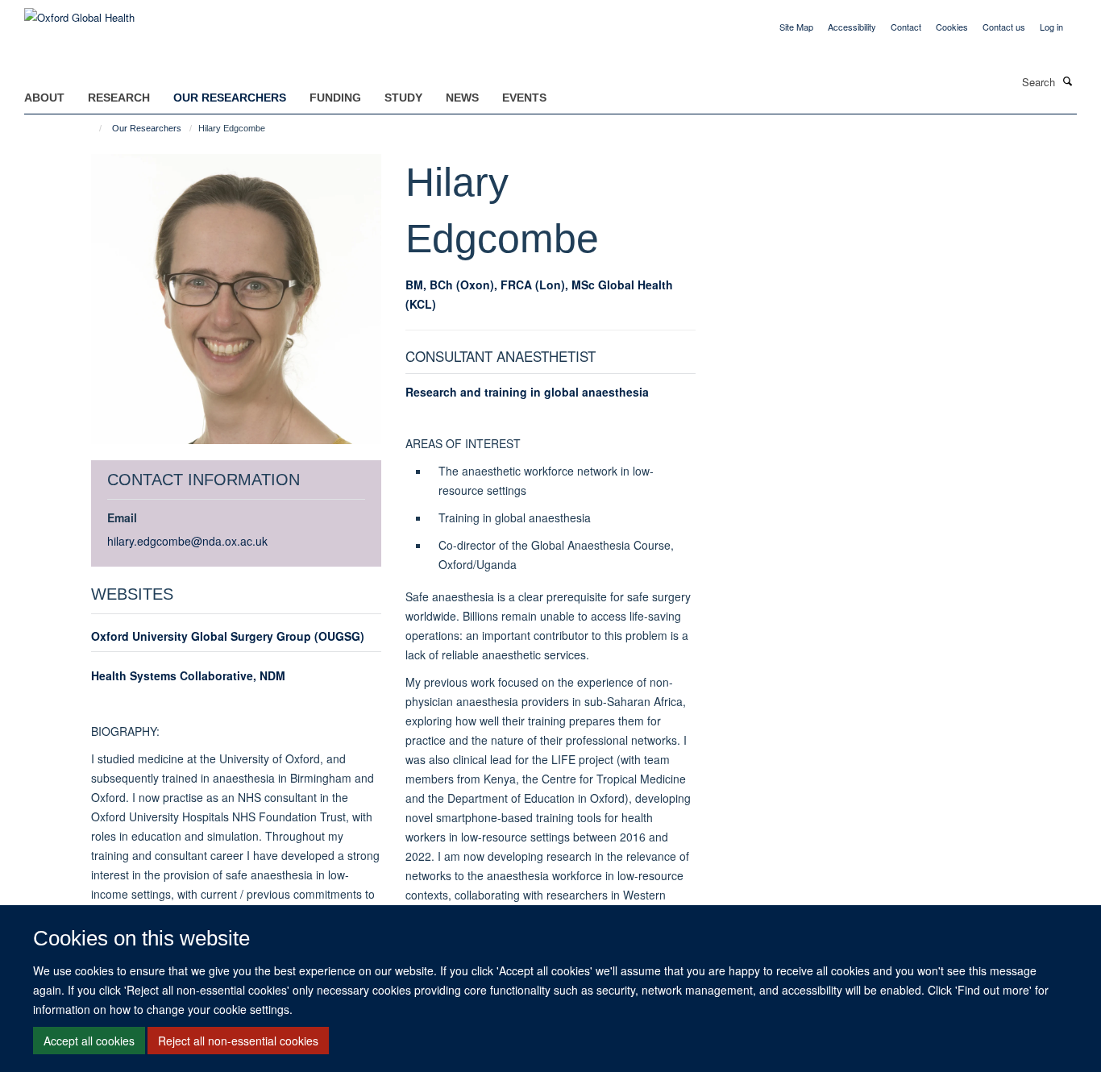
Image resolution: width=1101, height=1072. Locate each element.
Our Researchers (229, 97)
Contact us (1004, 26)
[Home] (93, 128)
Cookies (952, 26)
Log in (1051, 26)
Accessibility (852, 26)
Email (122, 517)
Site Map (796, 26)
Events (524, 97)
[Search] (1068, 80)
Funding (335, 97)
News (462, 97)
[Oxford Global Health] (79, 11)
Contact (906, 26)
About (44, 97)
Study (403, 97)
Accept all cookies (89, 1041)
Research (119, 97)
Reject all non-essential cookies (238, 1041)
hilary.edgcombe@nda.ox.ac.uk (187, 541)
